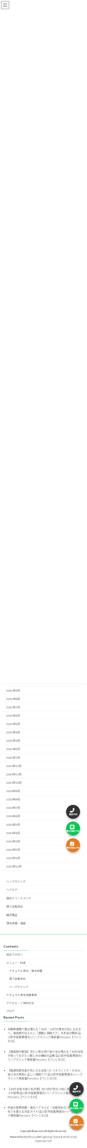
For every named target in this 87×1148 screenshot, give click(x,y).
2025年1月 (13, 757)
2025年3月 (13, 741)
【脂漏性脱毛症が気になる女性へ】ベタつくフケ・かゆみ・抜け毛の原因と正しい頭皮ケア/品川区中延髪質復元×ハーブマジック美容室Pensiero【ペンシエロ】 (45, 1074)
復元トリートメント (18, 898)
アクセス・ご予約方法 (20, 1003)
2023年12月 (14, 866)
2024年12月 (14, 766)
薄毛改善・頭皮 (16, 923)
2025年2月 (13, 749)
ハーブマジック (16, 881)
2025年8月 (13, 699)
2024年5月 (13, 824)
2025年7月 (13, 707)
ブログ (10, 1011)
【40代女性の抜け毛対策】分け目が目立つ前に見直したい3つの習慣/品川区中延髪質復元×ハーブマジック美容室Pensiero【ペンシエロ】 (45, 1093)
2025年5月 (13, 724)
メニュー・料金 (16, 962)
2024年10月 (14, 782)
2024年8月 (13, 799)
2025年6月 (13, 715)
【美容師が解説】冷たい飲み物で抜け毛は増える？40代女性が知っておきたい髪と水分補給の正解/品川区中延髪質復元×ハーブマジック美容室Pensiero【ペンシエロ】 (45, 1055)
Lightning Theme (51, 1136)
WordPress (29, 1136)
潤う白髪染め (14, 906)
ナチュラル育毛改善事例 (21, 995)
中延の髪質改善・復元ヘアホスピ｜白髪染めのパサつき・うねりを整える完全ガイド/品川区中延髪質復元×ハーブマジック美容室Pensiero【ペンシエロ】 (45, 1111)
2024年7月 (13, 808)
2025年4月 (13, 732)
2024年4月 (13, 833)
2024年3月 (13, 841)
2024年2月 (13, 849)
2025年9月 (13, 690)
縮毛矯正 (11, 915)
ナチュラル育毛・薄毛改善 (25, 970)
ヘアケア (11, 890)
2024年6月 (13, 816)
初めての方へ (14, 954)
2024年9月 (13, 791)
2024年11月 (14, 774)
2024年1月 (13, 858)
